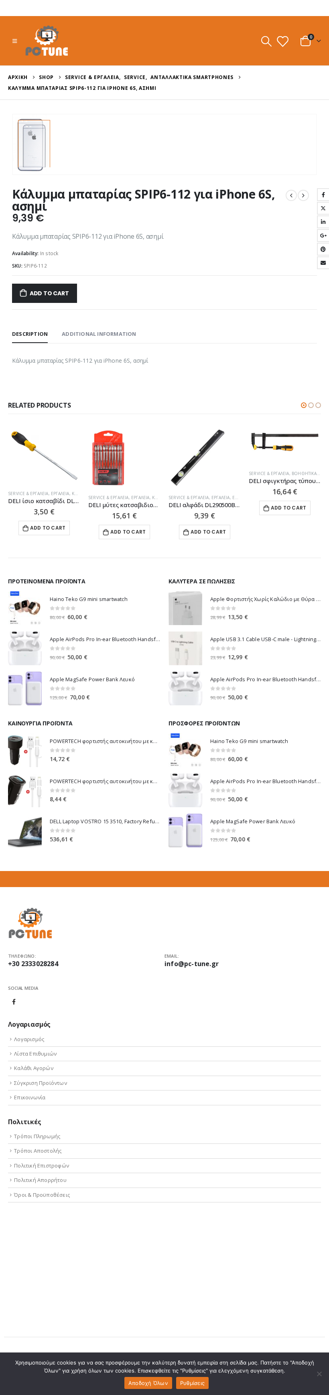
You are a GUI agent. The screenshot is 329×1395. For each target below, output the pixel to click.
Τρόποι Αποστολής (37, 1150)
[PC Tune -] (46, 40)
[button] (303, 405)
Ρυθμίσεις (192, 1383)
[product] (44, 455)
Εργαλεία (60, 493)
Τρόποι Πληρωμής (37, 1136)
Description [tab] (30, 333)
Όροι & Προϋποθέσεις (42, 1194)
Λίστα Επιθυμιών (35, 1053)
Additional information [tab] (99, 333)
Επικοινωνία (29, 1097)
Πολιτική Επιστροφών (41, 1165)
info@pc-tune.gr (191, 963)
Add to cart (49, 293)
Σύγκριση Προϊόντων (40, 1082)
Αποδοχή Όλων (148, 1383)
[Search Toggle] (266, 41)
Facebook (14, 1002)
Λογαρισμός (29, 1039)
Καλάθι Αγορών (33, 1068)
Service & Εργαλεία (28, 493)
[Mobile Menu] (14, 41)
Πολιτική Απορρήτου (40, 1180)
